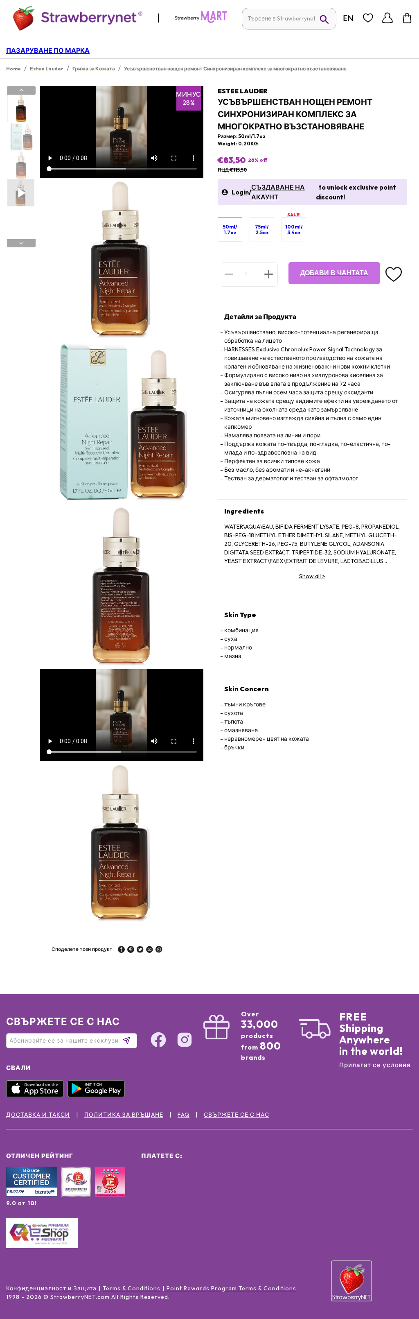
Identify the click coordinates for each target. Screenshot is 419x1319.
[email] (149, 950)
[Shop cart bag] (407, 18)
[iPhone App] (37, 1095)
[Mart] (201, 21)
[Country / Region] (348, 18)
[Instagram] (185, 1041)
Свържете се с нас (236, 1114)
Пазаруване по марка (48, 50)
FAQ (183, 1114)
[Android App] (98, 1095)
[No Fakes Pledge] (110, 1190)
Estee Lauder (243, 91)
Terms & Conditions (131, 1288)
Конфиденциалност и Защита (51, 1288)
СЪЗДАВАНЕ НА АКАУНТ (278, 192)
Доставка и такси (38, 1114)
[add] (268, 273)
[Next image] (21, 243)
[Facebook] (158, 1041)
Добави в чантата (334, 272)
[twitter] (140, 950)
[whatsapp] (158, 950)
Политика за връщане (123, 1114)
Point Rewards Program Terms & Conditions (231, 1288)
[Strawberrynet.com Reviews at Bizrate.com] (31, 1194)
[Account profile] (387, 18)
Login (240, 192)
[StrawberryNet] (74, 18)
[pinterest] (130, 950)
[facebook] (121, 950)
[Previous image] (21, 90)
